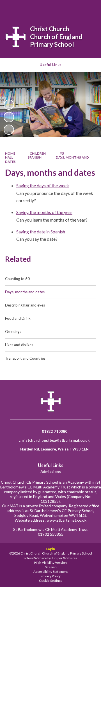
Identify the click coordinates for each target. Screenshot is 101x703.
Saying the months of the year (44, 212)
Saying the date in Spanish (40, 231)
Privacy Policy (51, 576)
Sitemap (50, 567)
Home (10, 153)
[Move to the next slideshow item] (9, 130)
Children (38, 153)
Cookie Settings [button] (50, 580)
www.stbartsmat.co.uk (66, 520)
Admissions (50, 472)
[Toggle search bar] (61, 8)
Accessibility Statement (50, 571)
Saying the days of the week (42, 185)
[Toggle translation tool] (75, 8)
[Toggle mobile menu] (89, 8)
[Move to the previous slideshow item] (9, 117)
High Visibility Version (50, 562)
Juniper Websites (64, 558)
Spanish (35, 157)
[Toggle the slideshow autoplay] (9, 105)
